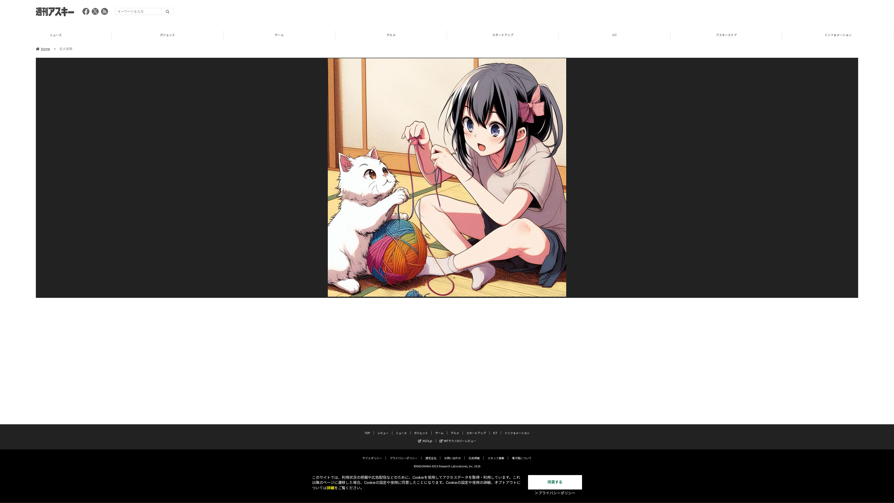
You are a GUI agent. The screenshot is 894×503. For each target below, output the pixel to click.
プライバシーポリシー (404, 458)
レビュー (383, 433)
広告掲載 (474, 458)
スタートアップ (391, 35)
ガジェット (55, 35)
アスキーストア (614, 35)
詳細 (330, 488)
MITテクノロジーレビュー (460, 441)
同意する (555, 482)
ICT (503, 35)
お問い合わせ (452, 458)
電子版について (522, 458)
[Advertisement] (773, 12)
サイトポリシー (372, 458)
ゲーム (167, 35)
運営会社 (431, 458)
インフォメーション (726, 35)
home (45, 48)
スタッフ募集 (496, 458)
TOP (838, 35)
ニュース (401, 433)
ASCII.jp (427, 441)
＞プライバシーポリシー (555, 493)
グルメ (279, 35)
